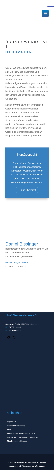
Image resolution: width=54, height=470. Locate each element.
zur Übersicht (28, 190)
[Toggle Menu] (45, 13)
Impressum (11, 422)
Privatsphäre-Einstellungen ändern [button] (21, 433)
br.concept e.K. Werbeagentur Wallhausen (27, 466)
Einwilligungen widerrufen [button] (17, 441)
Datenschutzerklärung (16, 426)
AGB (9, 429)
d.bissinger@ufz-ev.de (16, 262)
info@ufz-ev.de (15, 330)
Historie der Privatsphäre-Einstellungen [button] (22, 437)
